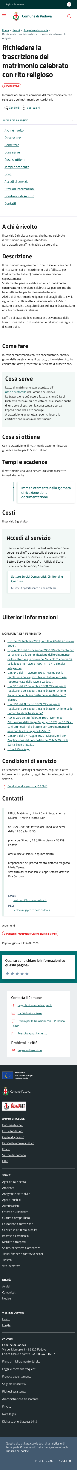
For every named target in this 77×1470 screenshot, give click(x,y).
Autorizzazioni (10, 1205)
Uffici (5, 1161)
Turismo (7, 1259)
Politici (6, 1149)
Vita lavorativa (11, 1265)
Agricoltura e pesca (14, 1181)
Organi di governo (13, 1137)
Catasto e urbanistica (15, 1211)
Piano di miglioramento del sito (21, 1361)
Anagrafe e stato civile (36, 30)
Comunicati (9, 1292)
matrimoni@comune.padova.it (30, 900)
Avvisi (6, 1286)
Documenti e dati (12, 1125)
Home (5, 30)
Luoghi (6, 1325)
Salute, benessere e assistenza (21, 1247)
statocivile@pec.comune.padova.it (32, 910)
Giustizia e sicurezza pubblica (20, 1229)
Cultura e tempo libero (16, 1217)
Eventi (6, 1319)
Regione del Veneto (15, 4)
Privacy (6, 1406)
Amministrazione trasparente (20, 1399)
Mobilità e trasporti (14, 1241)
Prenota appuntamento (16, 1376)
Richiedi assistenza (14, 1391)
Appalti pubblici (11, 1199)
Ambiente (8, 1187)
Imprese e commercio (15, 1235)
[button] (69, 16)
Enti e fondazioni (12, 1131)
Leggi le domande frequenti (19, 1369)
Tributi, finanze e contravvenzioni (22, 1253)
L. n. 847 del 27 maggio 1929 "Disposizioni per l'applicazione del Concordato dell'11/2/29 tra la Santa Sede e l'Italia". (37, 740)
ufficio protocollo (15, 392)
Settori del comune (14, 1155)
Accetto (65, 1460)
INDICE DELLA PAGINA (15, 120)
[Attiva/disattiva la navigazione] (4, 16)
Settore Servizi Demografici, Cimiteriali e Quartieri (37, 578)
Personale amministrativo (18, 1143)
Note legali (9, 1414)
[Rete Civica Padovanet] (38, 1106)
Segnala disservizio (14, 1384)
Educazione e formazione (17, 1223)
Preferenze (44, 1460)
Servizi (16, 30)
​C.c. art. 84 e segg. (18, 749)
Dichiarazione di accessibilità (19, 1421)
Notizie (6, 1298)
